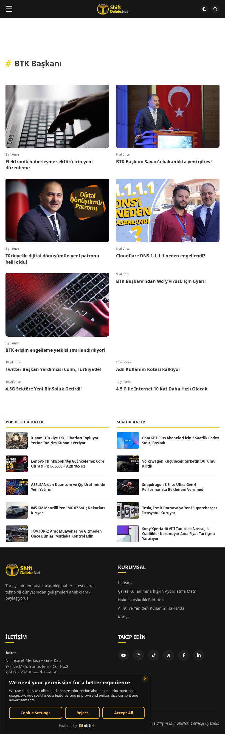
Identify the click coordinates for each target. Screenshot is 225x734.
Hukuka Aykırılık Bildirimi (141, 599)
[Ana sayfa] (112, 9)
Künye (124, 616)
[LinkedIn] (198, 655)
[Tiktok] (153, 655)
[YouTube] (123, 655)
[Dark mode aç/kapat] (204, 9)
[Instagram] (138, 655)
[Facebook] (183, 655)
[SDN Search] (215, 9)
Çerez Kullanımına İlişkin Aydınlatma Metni (158, 591)
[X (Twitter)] (168, 655)
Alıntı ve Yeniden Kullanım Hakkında (151, 608)
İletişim (125, 582)
